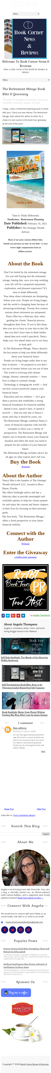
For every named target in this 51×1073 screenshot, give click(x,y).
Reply (43, 752)
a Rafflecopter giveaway (25, 557)
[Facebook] (15, 4)
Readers (27, 102)
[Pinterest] (35, 4)
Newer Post (9, 809)
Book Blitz (19, 99)
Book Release (31, 99)
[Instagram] (28, 4)
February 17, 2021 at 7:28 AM (25, 731)
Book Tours (43, 99)
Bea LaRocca (19, 728)
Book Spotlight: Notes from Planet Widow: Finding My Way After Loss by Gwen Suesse (25, 713)
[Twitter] (22, 4)
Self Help (36, 102)
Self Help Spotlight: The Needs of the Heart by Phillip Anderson (24, 659)
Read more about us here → (30, 897)
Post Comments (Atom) (24, 815)
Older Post (41, 809)
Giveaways (7, 102)
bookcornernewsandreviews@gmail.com (24, 922)
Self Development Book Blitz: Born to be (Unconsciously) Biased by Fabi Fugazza (23, 686)
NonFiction (17, 102)
